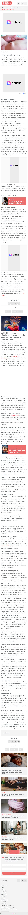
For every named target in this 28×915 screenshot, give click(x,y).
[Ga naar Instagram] (25, 880)
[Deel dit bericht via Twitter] (12, 303)
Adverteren (4, 894)
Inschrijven (4, 912)
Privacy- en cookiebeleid (7, 905)
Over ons (3, 898)
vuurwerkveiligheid (6, 545)
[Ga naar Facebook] (18, 880)
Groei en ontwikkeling (17, 7)
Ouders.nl (4, 880)
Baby (8, 7)
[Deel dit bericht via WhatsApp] (15, 303)
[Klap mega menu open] (25, 3)
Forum (2, 889)
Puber (21, 749)
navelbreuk (5, 297)
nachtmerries (4, 474)
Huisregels (4, 901)
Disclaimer (4, 903)
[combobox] (14, 865)
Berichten (3, 896)
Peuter (6, 749)
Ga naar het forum (13, 851)
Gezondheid (11, 199)
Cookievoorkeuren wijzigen (8, 907)
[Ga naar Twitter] (22, 880)
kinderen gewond (14, 415)
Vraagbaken (4, 891)
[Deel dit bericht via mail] (18, 303)
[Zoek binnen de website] (18, 3)
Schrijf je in (14, 873)
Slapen (3, 769)
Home (3, 7)
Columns (3, 892)
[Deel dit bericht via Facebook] (9, 303)
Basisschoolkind (14, 749)
